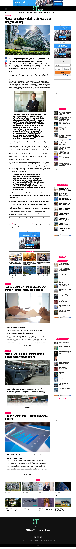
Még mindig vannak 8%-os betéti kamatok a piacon (64, 204)
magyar (22, 220)
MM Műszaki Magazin (47, 545)
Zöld (45, 12)
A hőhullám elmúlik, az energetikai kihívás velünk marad (64, 224)
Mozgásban (41, 12)
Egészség (48, 12)
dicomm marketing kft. (29, 545)
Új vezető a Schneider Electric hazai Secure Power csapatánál (65, 214)
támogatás (39, 220)
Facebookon (45, 217)
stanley (34, 220)
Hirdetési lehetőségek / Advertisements (42, 540)
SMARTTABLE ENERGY (14, 455)
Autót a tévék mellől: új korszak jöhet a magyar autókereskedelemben (63, 194)
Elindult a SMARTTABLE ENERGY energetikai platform (65, 199)
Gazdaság (27, 12)
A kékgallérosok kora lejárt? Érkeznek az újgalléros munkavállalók (64, 229)
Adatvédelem (52, 540)
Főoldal (22, 540)
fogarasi (18, 220)
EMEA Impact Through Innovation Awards (27, 147)
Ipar (31, 12)
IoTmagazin (24, 217)
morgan (26, 220)
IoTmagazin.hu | (22, 545)
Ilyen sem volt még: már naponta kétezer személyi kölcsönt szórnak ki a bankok (65, 189)
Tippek (53, 12)
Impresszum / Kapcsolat (29, 540)
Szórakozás (35, 12)
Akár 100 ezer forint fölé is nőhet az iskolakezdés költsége (64, 209)
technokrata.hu (54, 545)
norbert (30, 220)
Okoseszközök (21, 12)
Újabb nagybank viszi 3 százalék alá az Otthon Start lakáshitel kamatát (64, 219)
